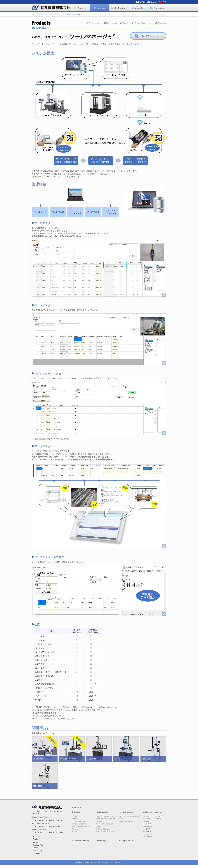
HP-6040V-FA (38, 758)
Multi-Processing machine (81, 826)
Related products (125, 821)
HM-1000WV (147, 834)
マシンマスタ (58, 211)
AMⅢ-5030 (91, 758)
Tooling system (95, 23)
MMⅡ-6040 (146, 758)
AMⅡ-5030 (37, 786)
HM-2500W (147, 824)
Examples (158, 816)
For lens (75, 816)
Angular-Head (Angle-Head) (129, 816)
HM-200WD (147, 818)
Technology (101, 840)
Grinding (126, 23)
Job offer (36, 853)
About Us (36, 836)
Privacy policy (118, 862)
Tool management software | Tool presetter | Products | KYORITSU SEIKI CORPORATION (51, 7)
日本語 (142, 2)
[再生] (146, 202)
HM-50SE (146, 816)
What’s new (37, 850)
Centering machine (79, 824)
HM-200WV (147, 829)
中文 (164, 2)
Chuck (121, 818)
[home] (34, 14)
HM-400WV (147, 831)
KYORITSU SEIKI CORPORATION (47, 807)
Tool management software (105, 831)
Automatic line (77, 829)
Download (162, 23)
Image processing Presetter (106, 816)
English (154, 2)
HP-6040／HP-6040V (68, 758)
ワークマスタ (93, 211)
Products (36, 839)
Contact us (37, 842)
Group (35, 847)
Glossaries (158, 818)
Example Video (126, 840)
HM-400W (146, 821)
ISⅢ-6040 (118, 758)
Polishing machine (79, 821)
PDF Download (148, 36)
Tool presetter (112, 23)
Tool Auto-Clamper (102, 829)
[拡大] (99, 268)
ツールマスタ (40, 211)
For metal (75, 831)
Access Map (38, 845)
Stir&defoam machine (144, 23)
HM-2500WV (147, 836)
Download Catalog (80, 840)
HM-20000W (147, 826)
